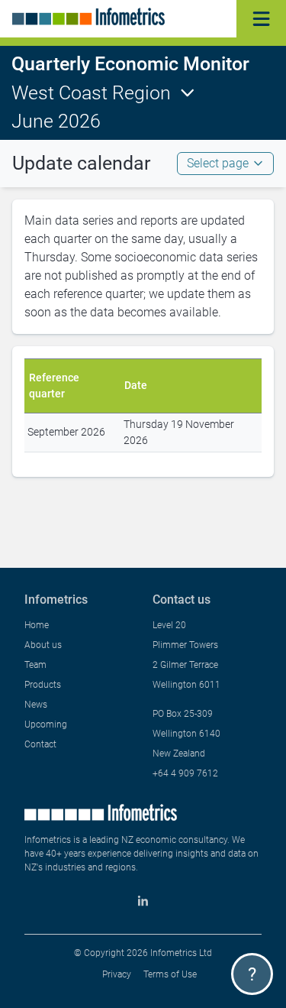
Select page (218, 163)
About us (43, 645)
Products (42, 684)
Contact (40, 744)
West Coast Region (91, 93)
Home (36, 625)
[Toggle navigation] (261, 18)
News (35, 704)
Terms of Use (170, 974)
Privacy (116, 974)
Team (35, 665)
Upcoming (45, 724)
